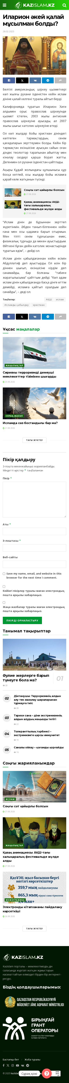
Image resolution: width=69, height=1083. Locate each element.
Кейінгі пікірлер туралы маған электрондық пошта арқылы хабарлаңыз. (33, 593)
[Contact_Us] (47, 1073)
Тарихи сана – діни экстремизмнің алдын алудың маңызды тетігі (38, 717)
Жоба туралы (32, 1059)
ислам (60, 299)
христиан (39, 305)
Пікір (7, 478)
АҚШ (49, 299)
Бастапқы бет (11, 1059)
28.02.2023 (8, 31)
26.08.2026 (9, 916)
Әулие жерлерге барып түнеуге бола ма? (26, 677)
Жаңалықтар (14, 365)
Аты (7, 524)
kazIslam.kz (17, 1073)
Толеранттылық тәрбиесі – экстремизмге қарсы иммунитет (37, 733)
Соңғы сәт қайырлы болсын (44, 190)
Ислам (10, 799)
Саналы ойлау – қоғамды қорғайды (38, 747)
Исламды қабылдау (17, 305)
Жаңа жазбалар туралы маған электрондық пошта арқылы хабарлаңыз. (34, 609)
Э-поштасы (12, 540)
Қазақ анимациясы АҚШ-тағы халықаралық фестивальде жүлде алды (43, 205)
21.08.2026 (9, 428)
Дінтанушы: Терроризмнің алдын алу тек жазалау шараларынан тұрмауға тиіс (37, 699)
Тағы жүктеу (34, 440)
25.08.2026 (9, 382)
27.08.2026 (31, 194)
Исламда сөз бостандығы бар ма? (30, 423)
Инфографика (15, 900)
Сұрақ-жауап (14, 415)
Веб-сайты (10, 557)
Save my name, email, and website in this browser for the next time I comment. (33, 575)
